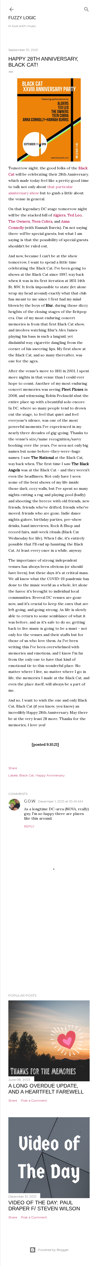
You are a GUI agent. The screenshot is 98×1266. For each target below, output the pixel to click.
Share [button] (12, 768)
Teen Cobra (42, 221)
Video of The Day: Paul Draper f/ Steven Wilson (44, 1205)
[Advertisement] (49, 947)
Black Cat (26, 775)
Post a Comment (34, 1100)
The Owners (19, 221)
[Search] (86, 8)
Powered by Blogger (53, 1250)
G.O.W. (30, 801)
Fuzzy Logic (22, 18)
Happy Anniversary (50, 775)
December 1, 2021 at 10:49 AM (60, 801)
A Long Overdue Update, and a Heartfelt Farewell (46, 1089)
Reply (29, 826)
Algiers (59, 215)
